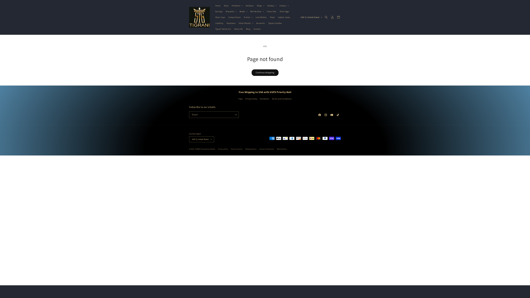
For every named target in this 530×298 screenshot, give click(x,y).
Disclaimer (264, 99)
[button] (237, 6)
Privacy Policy (251, 99)
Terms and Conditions (282, 99)
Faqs (241, 99)
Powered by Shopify (208, 149)
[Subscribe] (236, 114)
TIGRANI (198, 149)
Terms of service (236, 149)
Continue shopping (265, 72)
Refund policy (282, 149)
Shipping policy (251, 149)
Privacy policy (223, 149)
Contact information (266, 149)
